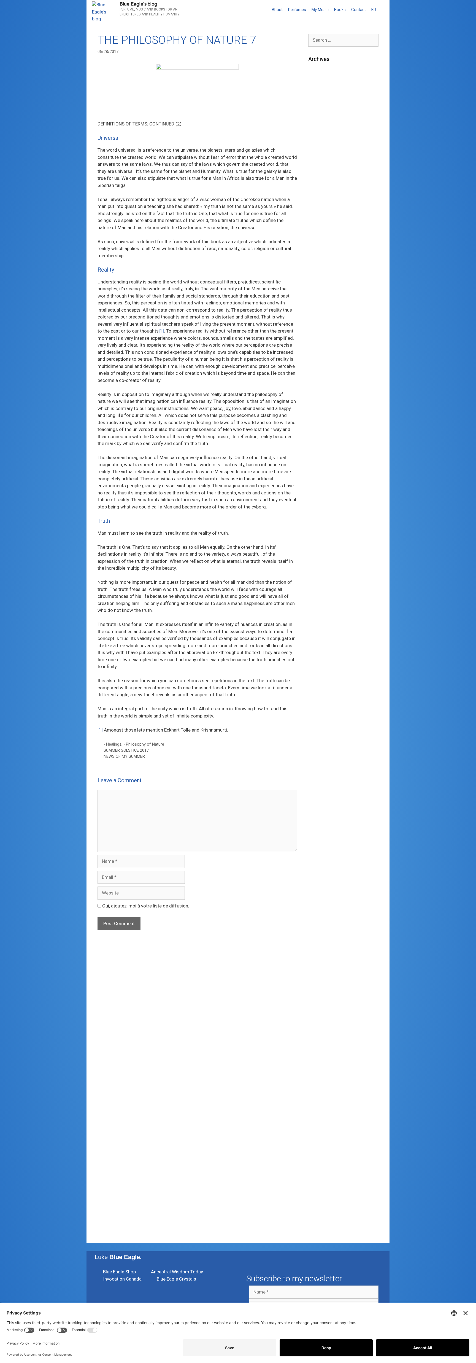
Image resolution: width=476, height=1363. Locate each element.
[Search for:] (343, 40)
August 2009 (321, 1227)
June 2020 (319, 604)
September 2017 (325, 874)
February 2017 (323, 932)
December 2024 (325, 226)
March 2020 (320, 630)
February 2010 (323, 1210)
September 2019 (325, 672)
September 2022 (325, 445)
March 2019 (320, 722)
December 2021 (325, 478)
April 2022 (319, 461)
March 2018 (320, 823)
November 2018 (325, 756)
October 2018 (322, 764)
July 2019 (318, 689)
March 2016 (320, 1008)
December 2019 (325, 646)
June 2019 (319, 697)
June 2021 (319, 504)
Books (340, 9)
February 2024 (323, 310)
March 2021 (320, 529)
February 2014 (323, 1126)
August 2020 (321, 588)
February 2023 (323, 411)
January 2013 (322, 1168)
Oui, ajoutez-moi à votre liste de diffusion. (145, 906)
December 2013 (325, 1134)
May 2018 (318, 806)
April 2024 (319, 293)
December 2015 (325, 1033)
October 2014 (322, 1101)
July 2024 (318, 268)
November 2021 (325, 487)
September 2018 (325, 773)
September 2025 (325, 167)
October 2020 (322, 571)
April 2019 (319, 714)
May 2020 (318, 613)
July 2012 (318, 1193)
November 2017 (325, 857)
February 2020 (323, 638)
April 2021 (319, 520)
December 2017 (325, 848)
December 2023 (325, 327)
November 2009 (325, 1218)
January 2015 (322, 1084)
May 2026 (318, 100)
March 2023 (320, 403)
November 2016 (325, 958)
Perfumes (297, 9)
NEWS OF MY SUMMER (124, 756)
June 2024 (319, 276)
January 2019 (322, 739)
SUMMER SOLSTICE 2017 (126, 750)
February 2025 (323, 209)
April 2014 (319, 1117)
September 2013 (325, 1143)
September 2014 (325, 1109)
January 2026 (322, 133)
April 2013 (319, 1160)
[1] (161, 331)
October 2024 (322, 243)
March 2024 (320, 302)
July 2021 (318, 495)
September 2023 (325, 352)
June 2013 (319, 1151)
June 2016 (319, 983)
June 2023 (319, 377)
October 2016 (322, 966)
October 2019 (322, 663)
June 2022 (319, 453)
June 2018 (319, 798)
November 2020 (325, 562)
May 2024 (318, 285)
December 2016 (325, 949)
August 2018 (321, 781)
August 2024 (321, 260)
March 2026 (320, 117)
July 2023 (318, 369)
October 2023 (322, 344)
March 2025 (320, 201)
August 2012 (321, 1185)
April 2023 (319, 394)
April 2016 (319, 1000)
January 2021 (322, 545)
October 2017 (322, 865)
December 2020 (325, 554)
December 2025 (325, 142)
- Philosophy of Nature (143, 744)
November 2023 (325, 335)
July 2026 (318, 83)
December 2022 (325, 419)
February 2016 (323, 1016)
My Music (320, 9)
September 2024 (325, 251)
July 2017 (318, 890)
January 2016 (322, 1025)
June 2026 (319, 91)
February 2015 (323, 1075)
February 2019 (323, 730)
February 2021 (323, 537)
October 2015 (322, 1050)
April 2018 (319, 815)
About (277, 9)
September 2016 (325, 975)
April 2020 (319, 621)
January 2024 (322, 319)
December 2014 (325, 1092)
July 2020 (318, 596)
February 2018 (323, 831)
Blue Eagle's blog (138, 4)
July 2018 (318, 789)
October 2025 (322, 159)
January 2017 (322, 941)
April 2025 (319, 192)
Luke (118, 1257)
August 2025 (321, 175)
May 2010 (318, 1201)
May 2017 (318, 907)
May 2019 (318, 705)
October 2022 (322, 436)
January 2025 (322, 218)
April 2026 (319, 108)
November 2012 (325, 1176)
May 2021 (318, 512)
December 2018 (325, 747)
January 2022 (322, 470)
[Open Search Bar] (384, 9)
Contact (358, 9)
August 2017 (321, 882)
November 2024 (325, 234)
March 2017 (320, 924)
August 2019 (321, 680)
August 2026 (321, 74)
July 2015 (318, 1067)
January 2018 (322, 840)
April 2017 (319, 916)
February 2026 (323, 125)
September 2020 (325, 579)
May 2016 (318, 991)
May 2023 (318, 386)
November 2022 (325, 428)
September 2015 (325, 1059)
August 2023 (321, 360)
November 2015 (325, 1042)
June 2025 (319, 184)
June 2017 (319, 899)
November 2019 (325, 655)
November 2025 (325, 150)
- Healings (112, 744)
